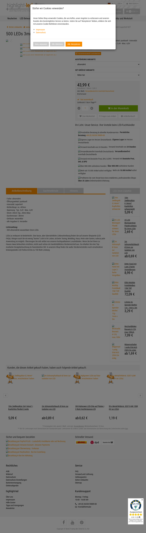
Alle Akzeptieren (73, 44)
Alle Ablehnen (57, 44)
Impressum (40, 29)
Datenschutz (41, 32)
